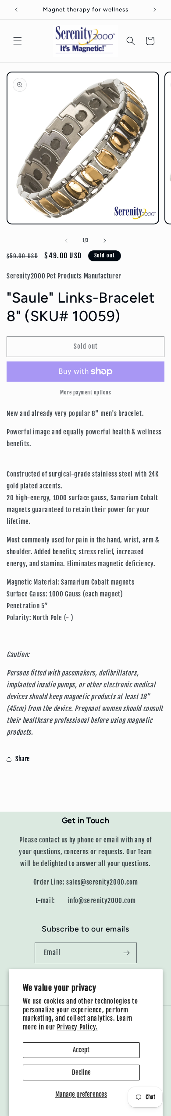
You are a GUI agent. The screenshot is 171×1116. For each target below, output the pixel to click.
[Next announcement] (154, 9)
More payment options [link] (85, 392)
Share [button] (22, 758)
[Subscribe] (126, 953)
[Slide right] (104, 240)
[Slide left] (66, 240)
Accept (81, 1050)
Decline (81, 1072)
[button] (17, 41)
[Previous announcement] (16, 9)
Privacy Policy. (77, 1027)
